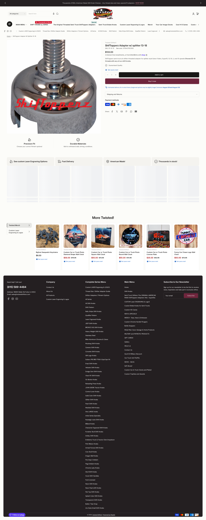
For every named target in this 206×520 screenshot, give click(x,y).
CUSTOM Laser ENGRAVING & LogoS (137, 302)
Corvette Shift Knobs (92, 351)
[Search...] (57, 13)
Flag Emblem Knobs (92, 464)
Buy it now (152, 81)
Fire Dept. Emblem (91, 460)
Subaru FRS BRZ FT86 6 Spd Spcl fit (97, 359)
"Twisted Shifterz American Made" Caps (129, 253)
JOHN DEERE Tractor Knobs (95, 388)
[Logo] (103, 14)
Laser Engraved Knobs (154, 31)
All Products (50, 295)
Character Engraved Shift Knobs (96, 428)
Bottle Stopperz (129, 326)
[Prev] (5, 3)
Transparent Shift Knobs (93, 500)
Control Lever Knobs (92, 392)
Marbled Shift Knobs (92, 408)
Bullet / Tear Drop (91, 504)
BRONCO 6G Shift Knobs (93, 327)
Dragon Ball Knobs (91, 456)
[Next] (201, 3)
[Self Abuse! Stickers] (75, 236)
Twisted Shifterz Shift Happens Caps (99, 253)
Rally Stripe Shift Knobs (126, 31)
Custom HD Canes (130, 310)
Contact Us (50, 287)
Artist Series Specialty (93, 416)
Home (9, 36)
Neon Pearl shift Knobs (93, 488)
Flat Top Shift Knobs (92, 492)
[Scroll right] (197, 24)
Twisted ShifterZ (97, 515)
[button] (17, 13)
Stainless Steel (90, 335)
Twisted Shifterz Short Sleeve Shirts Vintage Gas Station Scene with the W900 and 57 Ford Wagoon (185, 255)
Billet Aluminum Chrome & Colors (96, 339)
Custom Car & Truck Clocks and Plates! (138, 370)
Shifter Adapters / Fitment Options (77, 31)
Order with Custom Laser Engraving (98, 3)
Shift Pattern (113, 31)
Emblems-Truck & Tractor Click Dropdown (100, 440)
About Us (49, 291)
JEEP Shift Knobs (91, 323)
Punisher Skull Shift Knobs (94, 432)
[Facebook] (4, 31)
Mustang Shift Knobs (92, 343)
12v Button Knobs (91, 380)
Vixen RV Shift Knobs (92, 376)
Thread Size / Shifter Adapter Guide (54, 31)
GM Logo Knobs (90, 355)
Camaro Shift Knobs (92, 347)
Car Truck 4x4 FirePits (132, 358)
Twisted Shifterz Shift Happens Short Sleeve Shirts (157, 253)
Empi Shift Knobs (91, 364)
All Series (93, 31)
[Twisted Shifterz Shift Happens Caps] (102, 236)
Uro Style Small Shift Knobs (94, 508)
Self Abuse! (128, 366)
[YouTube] (10, 31)
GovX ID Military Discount (133, 354)
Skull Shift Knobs (91, 472)
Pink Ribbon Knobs (91, 444)
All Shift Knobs (102, 31)
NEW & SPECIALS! (130, 314)
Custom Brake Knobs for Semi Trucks (137, 306)
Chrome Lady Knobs (92, 468)
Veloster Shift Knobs (92, 367)
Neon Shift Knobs (91, 484)
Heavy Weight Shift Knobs (94, 331)
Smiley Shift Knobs (91, 436)
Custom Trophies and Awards (134, 374)
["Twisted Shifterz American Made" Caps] (130, 236)
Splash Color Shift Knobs (93, 496)
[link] (22, 24)
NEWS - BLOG (129, 362)
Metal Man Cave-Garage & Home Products (139, 330)
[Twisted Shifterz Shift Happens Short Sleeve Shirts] (158, 236)
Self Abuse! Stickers (71, 252)
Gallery (126, 342)
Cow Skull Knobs (91, 452)
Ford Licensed (90, 480)
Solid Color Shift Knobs (93, 396)
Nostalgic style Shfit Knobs (94, 420)
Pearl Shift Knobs (91, 404)
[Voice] (53, 13)
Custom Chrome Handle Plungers (135, 322)
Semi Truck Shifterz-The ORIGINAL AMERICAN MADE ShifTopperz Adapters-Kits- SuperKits (140, 296)
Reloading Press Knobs (93, 384)
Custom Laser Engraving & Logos (57, 299)
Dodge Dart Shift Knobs (93, 371)
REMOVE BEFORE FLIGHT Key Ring (47, 253)
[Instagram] (7, 31)
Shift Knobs (128, 291)
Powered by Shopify (109, 515)
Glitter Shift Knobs (91, 400)
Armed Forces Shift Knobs (94, 448)
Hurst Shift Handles (92, 476)
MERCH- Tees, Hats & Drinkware (135, 318)
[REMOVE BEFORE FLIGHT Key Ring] (47, 236)
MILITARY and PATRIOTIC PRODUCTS (136, 334)
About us (127, 346)
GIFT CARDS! (128, 338)
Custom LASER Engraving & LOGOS (30, 31)
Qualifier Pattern (140, 31)
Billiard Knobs (90, 424)
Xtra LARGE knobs (91, 412)
